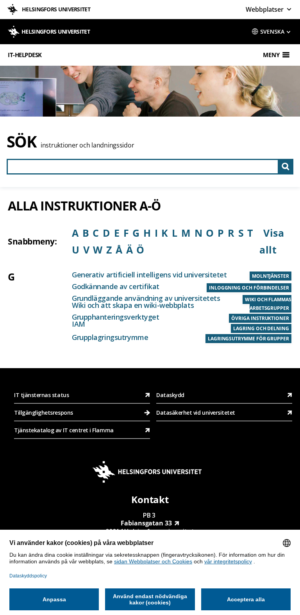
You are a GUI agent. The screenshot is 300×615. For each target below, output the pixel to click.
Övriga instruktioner (260, 318)
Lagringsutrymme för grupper (248, 338)
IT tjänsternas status (41, 395)
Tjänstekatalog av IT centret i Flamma (64, 430)
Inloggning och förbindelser (249, 287)
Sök (22, 141)
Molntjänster (270, 276)
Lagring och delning (261, 328)
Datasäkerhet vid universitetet (195, 412)
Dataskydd (170, 395)
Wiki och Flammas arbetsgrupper (268, 303)
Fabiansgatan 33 (146, 523)
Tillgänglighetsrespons (44, 412)
